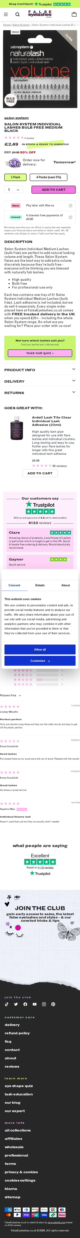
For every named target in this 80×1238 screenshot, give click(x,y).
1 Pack (15, 177)
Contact (12, 1050)
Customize (37, 660)
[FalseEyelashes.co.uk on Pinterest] (53, 1005)
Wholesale (14, 1147)
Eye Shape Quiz (19, 1086)
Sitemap (12, 1197)
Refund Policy (17, 1033)
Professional (16, 1155)
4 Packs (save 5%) (48, 177)
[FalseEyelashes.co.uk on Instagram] (44, 1005)
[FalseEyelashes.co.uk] (40, 14)
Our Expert (15, 1111)
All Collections (17, 1130)
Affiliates (13, 1139)
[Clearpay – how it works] (70, 217)
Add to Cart (39, 473)
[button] (6, 14)
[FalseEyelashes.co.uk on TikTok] (7, 1005)
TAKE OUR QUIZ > (40, 353)
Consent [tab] (14, 585)
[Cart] (74, 14)
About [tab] (65, 585)
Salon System (16, 118)
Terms (10, 1164)
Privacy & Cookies (21, 1172)
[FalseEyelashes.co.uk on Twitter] (16, 1005)
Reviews (12, 1066)
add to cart (53, 189)
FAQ (8, 1041)
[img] (10, 707)
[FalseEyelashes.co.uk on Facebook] (25, 1005)
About (10, 1058)
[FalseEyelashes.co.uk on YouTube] (35, 1005)
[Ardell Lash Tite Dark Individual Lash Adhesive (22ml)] (16, 439)
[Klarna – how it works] (70, 206)
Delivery (12, 1025)
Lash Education (19, 1094)
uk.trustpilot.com (57, 1222)
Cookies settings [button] (20, 1180)
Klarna (11, 1189)
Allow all (40, 649)
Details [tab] (40, 585)
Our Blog (12, 1102)
